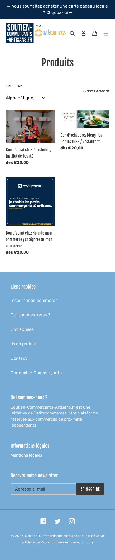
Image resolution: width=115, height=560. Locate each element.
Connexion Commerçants (36, 372)
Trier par (14, 86)
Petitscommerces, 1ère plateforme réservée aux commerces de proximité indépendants (54, 419)
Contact (19, 358)
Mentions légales (26, 455)
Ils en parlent (24, 343)
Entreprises (22, 329)
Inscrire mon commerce (34, 300)
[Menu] (106, 33)
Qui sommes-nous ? (31, 314)
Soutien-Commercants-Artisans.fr (53, 536)
